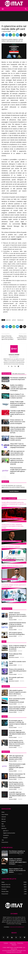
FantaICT (5, 837)
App (3, 823)
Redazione (14, 944)
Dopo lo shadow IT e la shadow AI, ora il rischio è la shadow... (17, 870)
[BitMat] (14, 3)
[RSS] (12, 366)
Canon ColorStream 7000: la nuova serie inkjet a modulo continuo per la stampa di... (17, 708)
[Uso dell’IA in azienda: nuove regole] (5, 664)
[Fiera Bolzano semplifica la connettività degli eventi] (5, 379)
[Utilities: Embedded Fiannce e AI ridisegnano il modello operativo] (5, 438)
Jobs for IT (5, 830)
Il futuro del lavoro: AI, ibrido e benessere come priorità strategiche (17, 421)
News (3, 812)
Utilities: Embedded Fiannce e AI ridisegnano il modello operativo (18, 438)
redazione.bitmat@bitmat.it (17, 927)
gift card (14, 320)
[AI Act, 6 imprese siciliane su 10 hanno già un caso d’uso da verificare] (5, 648)
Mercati (4, 819)
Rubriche (4, 828)
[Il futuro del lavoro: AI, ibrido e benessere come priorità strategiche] (5, 421)
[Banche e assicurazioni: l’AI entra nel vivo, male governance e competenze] (5, 776)
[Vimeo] (19, 366)
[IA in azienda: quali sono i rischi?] (5, 680)
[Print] (24, 34)
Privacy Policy (20, 943)
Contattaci (6, 943)
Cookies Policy (13, 943)
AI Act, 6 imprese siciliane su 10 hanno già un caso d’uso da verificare (17, 647)
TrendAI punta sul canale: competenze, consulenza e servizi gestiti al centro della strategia (12, 526)
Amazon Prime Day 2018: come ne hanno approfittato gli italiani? (8, 337)
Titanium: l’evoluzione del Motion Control (12, 566)
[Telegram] (17, 34)
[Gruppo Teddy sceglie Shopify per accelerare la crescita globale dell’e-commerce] (5, 403)
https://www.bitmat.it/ (14, 356)
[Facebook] (3, 34)
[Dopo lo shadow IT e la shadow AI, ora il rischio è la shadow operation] (5, 396)
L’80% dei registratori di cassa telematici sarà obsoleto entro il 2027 (17, 453)
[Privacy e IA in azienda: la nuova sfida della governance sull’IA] (5, 671)
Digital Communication (9, 833)
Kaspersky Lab (20, 320)
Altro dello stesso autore (18, 373)
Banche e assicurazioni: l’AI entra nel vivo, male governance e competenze (17, 775)
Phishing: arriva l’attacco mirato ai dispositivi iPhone (21, 337)
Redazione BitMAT (7, 31)
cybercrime (8, 320)
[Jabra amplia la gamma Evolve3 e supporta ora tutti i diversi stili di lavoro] (5, 693)
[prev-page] (3, 477)
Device (3, 826)
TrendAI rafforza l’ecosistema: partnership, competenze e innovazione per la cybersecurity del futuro (14, 504)
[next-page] (5, 477)
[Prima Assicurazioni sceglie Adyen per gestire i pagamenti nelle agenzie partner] (5, 469)
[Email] (21, 34)
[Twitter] (6, 34)
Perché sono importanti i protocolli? (11, 547)
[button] (2, 9)
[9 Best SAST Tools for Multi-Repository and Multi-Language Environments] (5, 445)
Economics (6, 835)
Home (3, 22)
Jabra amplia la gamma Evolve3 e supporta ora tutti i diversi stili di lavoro (17, 692)
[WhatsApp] (13, 34)
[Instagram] (7, 937)
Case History (5, 814)
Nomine (4, 821)
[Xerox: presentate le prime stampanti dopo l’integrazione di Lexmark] (5, 701)
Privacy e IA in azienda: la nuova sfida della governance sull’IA (17, 670)
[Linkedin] (10, 34)
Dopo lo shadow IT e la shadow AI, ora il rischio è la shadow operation (17, 396)
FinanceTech (5, 842)
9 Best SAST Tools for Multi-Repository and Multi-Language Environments (18, 445)
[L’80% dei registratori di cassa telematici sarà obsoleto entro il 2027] (5, 453)
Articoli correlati (6, 373)
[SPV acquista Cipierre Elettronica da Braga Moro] (5, 635)
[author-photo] (14, 352)
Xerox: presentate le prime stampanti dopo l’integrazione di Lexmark (17, 700)
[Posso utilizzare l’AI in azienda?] (5, 656)
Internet (4, 816)
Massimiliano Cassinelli (14, 657)
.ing (3, 840)
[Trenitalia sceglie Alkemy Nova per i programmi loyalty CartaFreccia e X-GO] (5, 412)
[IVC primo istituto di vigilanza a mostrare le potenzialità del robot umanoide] (5, 460)
